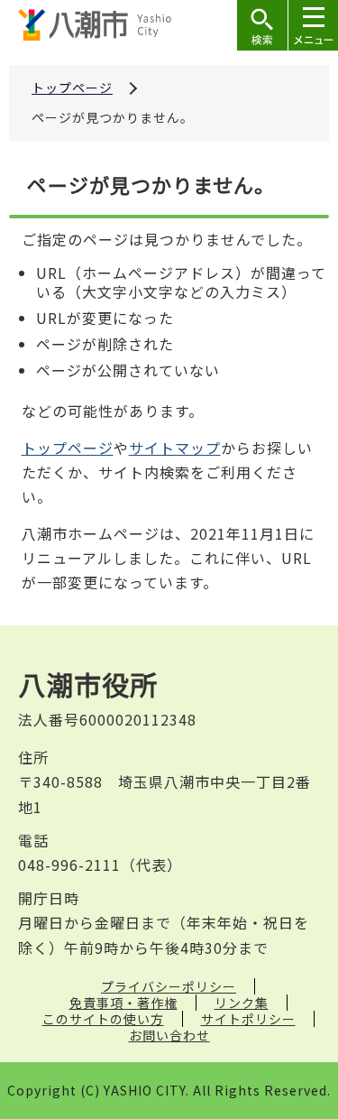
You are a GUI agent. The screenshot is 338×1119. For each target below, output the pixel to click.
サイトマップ (175, 447)
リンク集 (242, 1002)
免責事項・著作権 (123, 1002)
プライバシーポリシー (168, 986)
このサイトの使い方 (103, 1019)
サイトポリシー (248, 1019)
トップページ (72, 88)
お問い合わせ (169, 1035)
